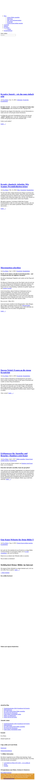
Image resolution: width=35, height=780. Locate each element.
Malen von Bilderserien (10, 715)
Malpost (6, 26)
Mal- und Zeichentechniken (14, 20)
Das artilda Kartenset (6, 772)
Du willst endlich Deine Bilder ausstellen (14, 711)
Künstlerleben (4, 101)
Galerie (9, 29)
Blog (5, 16)
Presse (5, 764)
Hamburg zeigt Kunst (27, 463)
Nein (7, 778)
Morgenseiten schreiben (11, 268)
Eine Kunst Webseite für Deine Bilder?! (17, 540)
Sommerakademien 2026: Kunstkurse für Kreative (17, 708)
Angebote (6, 24)
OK (5, 778)
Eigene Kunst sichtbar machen (15, 23)
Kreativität (10, 22)
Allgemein (19, 100)
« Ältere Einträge (5, 572)
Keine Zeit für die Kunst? (10, 717)
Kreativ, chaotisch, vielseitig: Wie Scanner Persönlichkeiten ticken (15, 185)
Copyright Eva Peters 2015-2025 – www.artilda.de (17, 763)
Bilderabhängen (8, 710)
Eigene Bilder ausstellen (13, 17)
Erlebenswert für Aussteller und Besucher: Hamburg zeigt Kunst (14, 454)
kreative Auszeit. (7, 288)
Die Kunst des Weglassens (11, 712)
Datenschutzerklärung (6, 750)
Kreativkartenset (8, 30)
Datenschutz (11, 778)
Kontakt (6, 765)
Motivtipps (10, 19)
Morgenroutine (26, 305)
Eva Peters (6, 27)
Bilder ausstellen (21, 459)
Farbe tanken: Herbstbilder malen (12, 714)
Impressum (3, 748)
